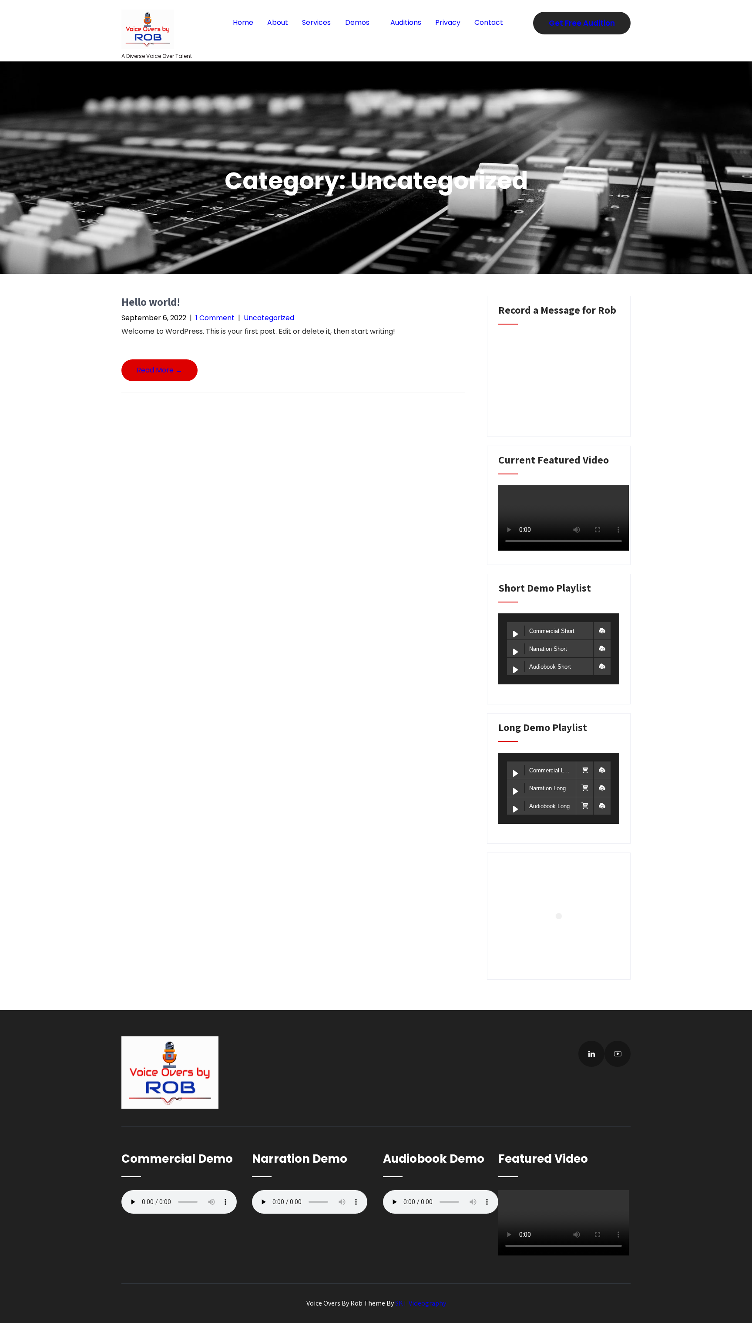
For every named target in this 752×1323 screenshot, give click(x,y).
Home (243, 22)
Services (316, 22)
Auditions (405, 22)
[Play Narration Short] (515, 652)
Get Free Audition (582, 23)
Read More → (159, 370)
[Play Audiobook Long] (515, 809)
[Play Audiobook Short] (515, 670)
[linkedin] (591, 1054)
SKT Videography (420, 1303)
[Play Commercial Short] (515, 634)
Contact (488, 22)
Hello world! (150, 301)
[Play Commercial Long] (515, 773)
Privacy (447, 22)
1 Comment (215, 318)
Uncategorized (269, 318)
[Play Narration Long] (515, 791)
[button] (602, 631)
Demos (357, 22)
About (277, 22)
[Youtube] (617, 1054)
